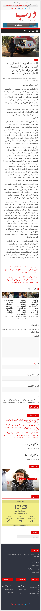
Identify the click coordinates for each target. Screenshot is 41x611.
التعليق (36, 336)
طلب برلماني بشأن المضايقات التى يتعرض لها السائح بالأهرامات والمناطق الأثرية (8, 307)
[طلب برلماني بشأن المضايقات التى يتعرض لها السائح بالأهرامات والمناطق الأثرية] (8, 293)
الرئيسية (34, 479)
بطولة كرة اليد (7, 78)
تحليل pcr (35, 80)
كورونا (26, 80)
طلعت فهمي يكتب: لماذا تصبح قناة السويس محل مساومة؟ (22, 425)
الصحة (24, 78)
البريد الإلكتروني (33, 375)
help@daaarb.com (34, 594)
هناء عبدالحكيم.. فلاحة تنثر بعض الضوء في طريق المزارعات (16, 6)
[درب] (37, 31)
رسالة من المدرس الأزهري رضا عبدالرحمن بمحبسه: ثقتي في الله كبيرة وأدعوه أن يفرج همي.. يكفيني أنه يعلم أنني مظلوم (22, 279)
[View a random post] (25, 31)
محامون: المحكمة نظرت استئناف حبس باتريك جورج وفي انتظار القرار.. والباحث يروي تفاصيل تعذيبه (21, 308)
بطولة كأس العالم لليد (16, 78)
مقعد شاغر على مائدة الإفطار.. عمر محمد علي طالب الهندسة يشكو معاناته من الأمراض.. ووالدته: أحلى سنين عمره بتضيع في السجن (19, 484)
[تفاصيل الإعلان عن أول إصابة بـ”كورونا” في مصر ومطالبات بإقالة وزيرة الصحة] (33, 293)
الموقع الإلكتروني (33, 386)
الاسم (36, 364)
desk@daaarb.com (34, 588)
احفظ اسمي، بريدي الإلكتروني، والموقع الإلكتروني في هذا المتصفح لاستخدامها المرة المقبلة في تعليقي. (20, 401)
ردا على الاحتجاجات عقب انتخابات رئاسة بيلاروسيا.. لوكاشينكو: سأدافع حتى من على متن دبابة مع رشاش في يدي (21, 269)
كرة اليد (30, 80)
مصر (36, 60)
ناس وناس (22, 479)
